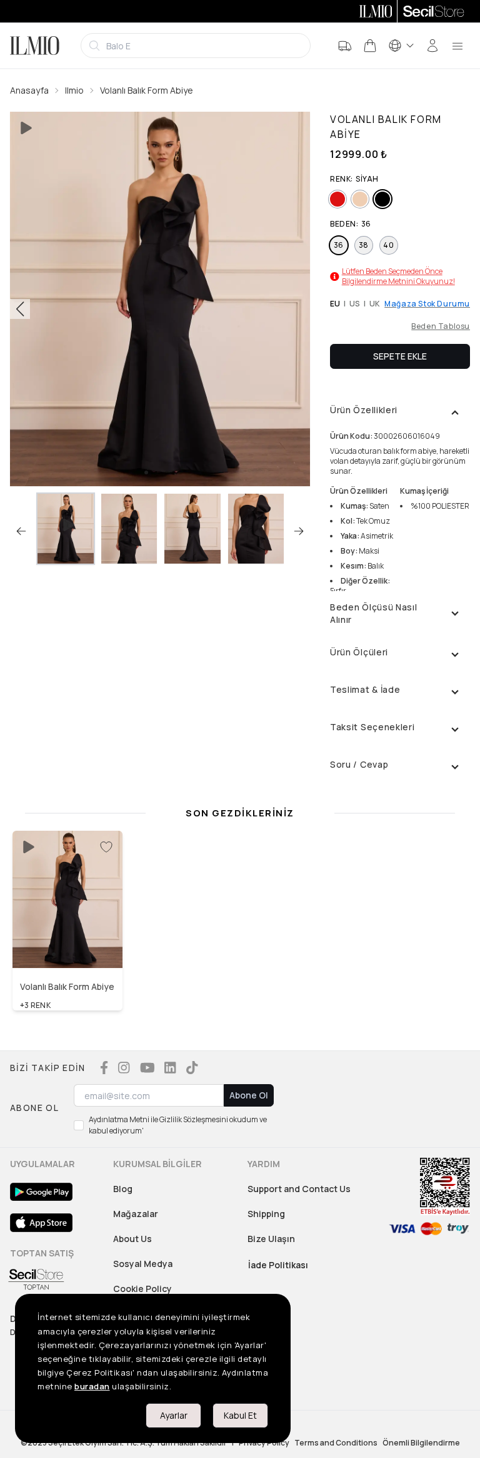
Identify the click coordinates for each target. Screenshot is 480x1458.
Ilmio (74, 90)
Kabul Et (240, 1415)
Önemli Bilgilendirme (421, 1443)
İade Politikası (278, 1265)
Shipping (266, 1214)
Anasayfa (29, 90)
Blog (122, 1189)
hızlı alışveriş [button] (68, 941)
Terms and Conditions (336, 1443)
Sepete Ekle (400, 356)
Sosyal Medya (142, 1264)
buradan (92, 1386)
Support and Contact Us (299, 1189)
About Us (132, 1239)
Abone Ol (248, 1095)
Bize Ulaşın (271, 1239)
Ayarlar (174, 1415)
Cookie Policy (142, 1288)
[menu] (457, 45)
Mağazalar (135, 1214)
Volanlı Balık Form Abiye (146, 90)
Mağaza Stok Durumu (427, 304)
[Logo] (34, 45)
